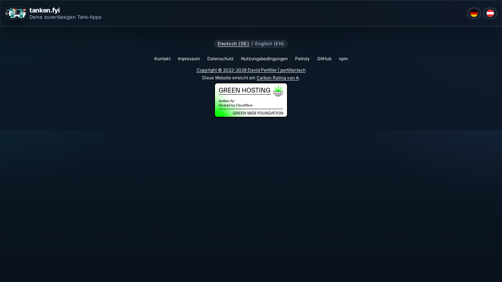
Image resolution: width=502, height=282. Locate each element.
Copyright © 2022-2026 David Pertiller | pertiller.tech (251, 70)
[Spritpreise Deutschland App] (474, 13)
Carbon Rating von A (278, 77)
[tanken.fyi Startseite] (16, 13)
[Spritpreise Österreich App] (490, 13)
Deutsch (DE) (233, 43)
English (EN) (269, 43)
